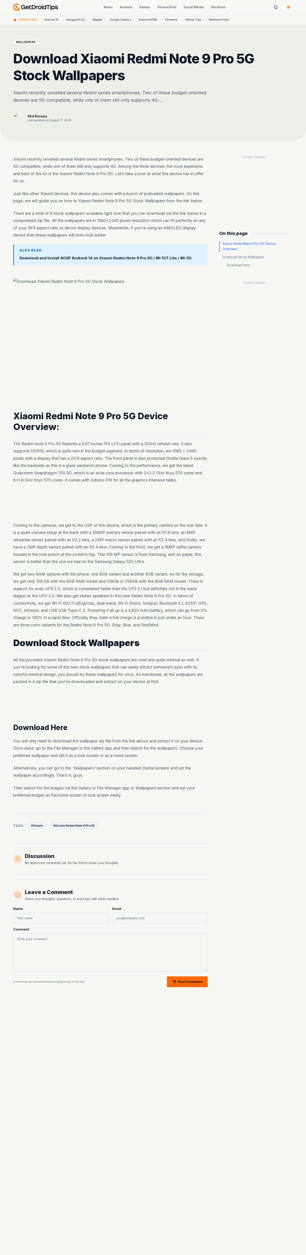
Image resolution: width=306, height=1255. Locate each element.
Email (116, 909)
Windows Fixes (219, 19)
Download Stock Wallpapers (243, 257)
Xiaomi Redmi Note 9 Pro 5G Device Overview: (249, 246)
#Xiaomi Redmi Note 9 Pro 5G (74, 825)
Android (126, 7)
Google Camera (120, 19)
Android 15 (51, 19)
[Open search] (275, 7)
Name (18, 909)
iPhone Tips (193, 19)
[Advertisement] (110, 503)
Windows (218, 7)
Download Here (238, 265)
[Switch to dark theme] (288, 7)
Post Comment (190, 982)
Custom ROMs (147, 19)
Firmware (171, 19)
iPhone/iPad (166, 7)
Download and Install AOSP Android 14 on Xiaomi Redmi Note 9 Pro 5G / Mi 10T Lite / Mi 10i (105, 258)
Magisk (97, 19)
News (108, 7)
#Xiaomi (37, 825)
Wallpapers (26, 42)
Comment (21, 929)
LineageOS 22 (75, 19)
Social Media (193, 7)
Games (144, 7)
